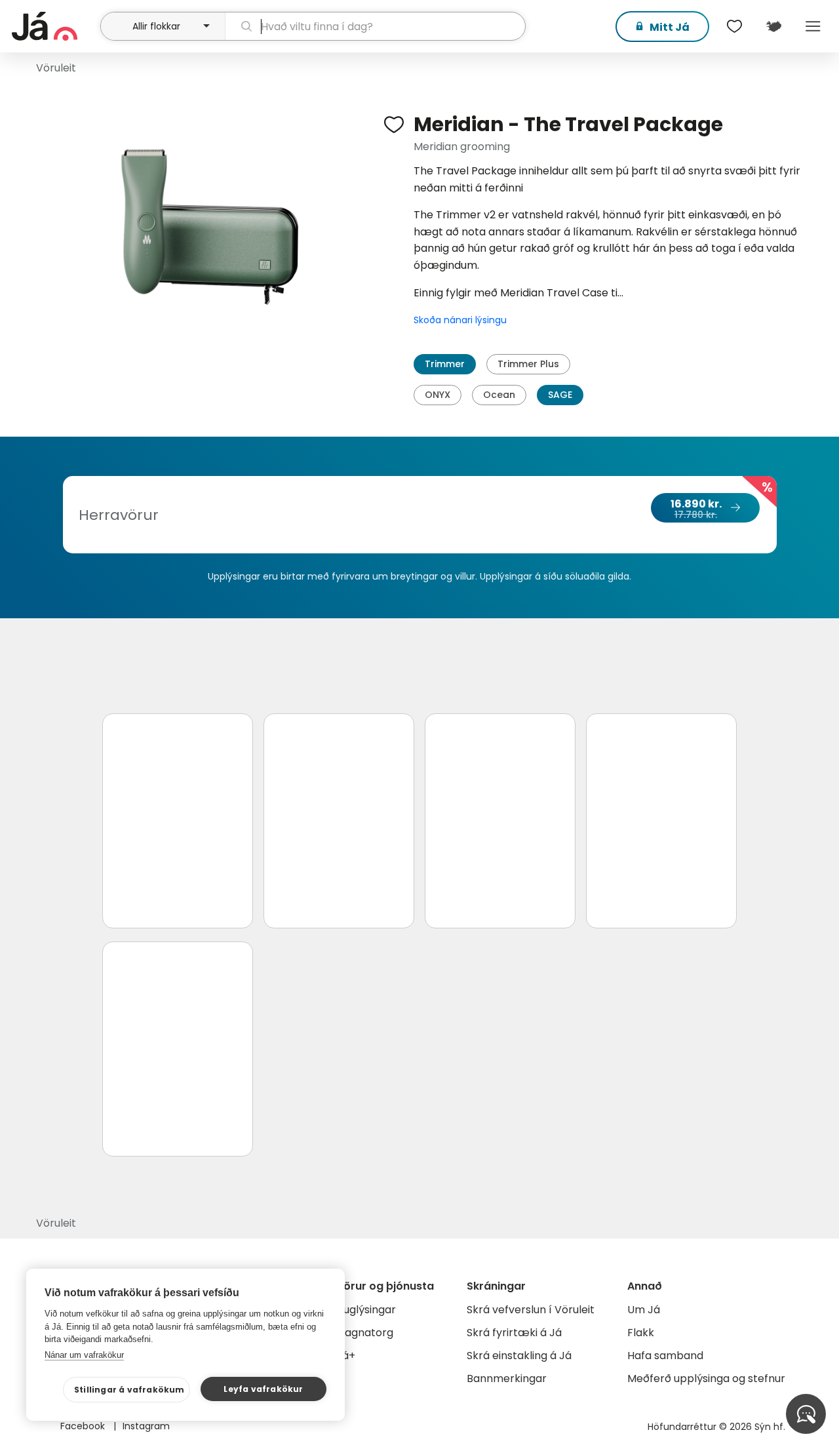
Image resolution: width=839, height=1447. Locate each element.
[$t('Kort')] (773, 26)
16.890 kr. (696, 508)
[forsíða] (54, 26)
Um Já (643, 1309)
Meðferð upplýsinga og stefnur (706, 1378)
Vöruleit (56, 67)
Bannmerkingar (507, 1378)
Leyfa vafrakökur (263, 1389)
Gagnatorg (364, 1332)
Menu (812, 26)
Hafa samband (665, 1355)
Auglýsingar (366, 1309)
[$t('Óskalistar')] (734, 26)
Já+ (345, 1355)
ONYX (437, 394)
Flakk (640, 1332)
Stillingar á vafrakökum (129, 1389)
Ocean (499, 394)
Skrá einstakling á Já (519, 1355)
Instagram (146, 1426)
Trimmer (445, 363)
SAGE (560, 394)
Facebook (83, 1426)
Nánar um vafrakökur (84, 1355)
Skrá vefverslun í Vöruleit (531, 1309)
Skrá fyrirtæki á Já (514, 1332)
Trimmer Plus (528, 363)
